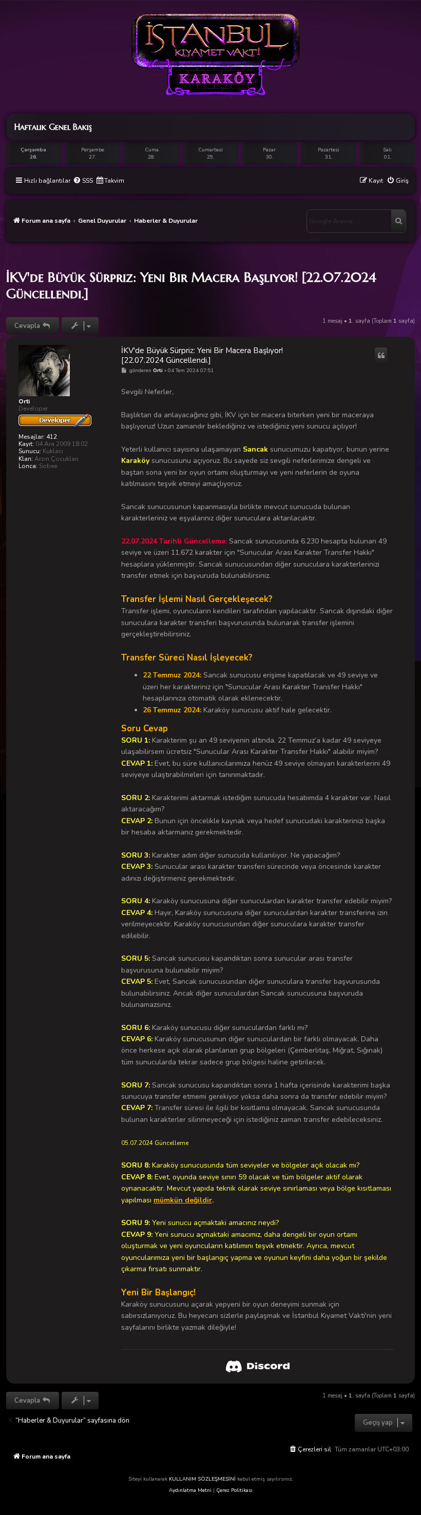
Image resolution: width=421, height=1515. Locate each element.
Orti (24, 401)
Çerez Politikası (234, 1490)
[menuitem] (83, 181)
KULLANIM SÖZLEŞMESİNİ (202, 1479)
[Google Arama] (398, 221)
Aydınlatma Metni (190, 1490)
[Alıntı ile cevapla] (381, 356)
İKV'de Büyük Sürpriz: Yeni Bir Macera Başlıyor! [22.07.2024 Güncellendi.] (191, 285)
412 (51, 436)
